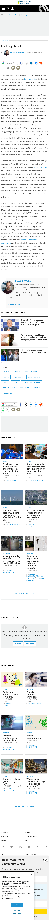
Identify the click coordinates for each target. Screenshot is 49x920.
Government (18, 377)
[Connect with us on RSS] (46, 847)
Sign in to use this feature (37, 57)
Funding (6, 377)
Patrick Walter (17, 52)
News (5, 461)
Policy (5, 382)
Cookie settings (17, 912)
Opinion (4, 41)
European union (31, 372)
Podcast (30, 553)
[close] (47, 57)
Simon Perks (12, 481)
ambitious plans (40, 167)
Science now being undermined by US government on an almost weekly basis (35, 469)
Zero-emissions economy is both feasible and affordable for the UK (12, 515)
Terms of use (30, 855)
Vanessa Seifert (8, 705)
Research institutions (31, 382)
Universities (7, 393)
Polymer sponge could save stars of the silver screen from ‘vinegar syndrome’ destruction (34, 337)
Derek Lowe (35, 704)
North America (34, 377)
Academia (6, 372)
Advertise (5, 837)
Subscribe (5, 833)
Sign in (18, 644)
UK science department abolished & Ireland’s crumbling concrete (32, 562)
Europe (17, 372)
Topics (3, 841)
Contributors (31, 837)
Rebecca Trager (32, 525)
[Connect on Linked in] (20, 847)
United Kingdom (9, 388)
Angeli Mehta (36, 481)
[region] (17, 895)
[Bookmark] (18, 68)
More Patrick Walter (12, 312)
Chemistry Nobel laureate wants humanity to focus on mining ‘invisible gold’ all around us (32, 323)
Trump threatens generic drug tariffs (11, 781)
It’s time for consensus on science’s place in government (33, 351)
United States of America (30, 388)
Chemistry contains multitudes (31, 694)
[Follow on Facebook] (3, 847)
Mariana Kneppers (32, 576)
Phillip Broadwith (8, 571)
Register (30, 644)
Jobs (17, 15)
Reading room (26, 15)
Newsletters (8, 15)
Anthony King (13, 525)
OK (17, 905)
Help (3, 855)
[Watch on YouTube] (37, 847)
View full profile (14, 305)
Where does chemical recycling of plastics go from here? (35, 782)
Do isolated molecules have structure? (10, 694)
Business (6, 553)
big (25, 79)
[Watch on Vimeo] (29, 847)
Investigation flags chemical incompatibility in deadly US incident (12, 560)
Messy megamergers (33, 736)
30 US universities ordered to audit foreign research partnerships (35, 514)
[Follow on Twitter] (11, 847)
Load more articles (24, 594)
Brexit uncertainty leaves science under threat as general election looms (12, 469)
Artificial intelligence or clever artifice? (10, 738)
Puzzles (36, 15)
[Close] (31, 874)
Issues (27, 833)
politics (15, 382)
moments (31, 79)
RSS (26, 841)
